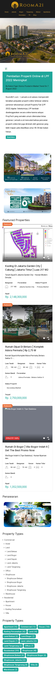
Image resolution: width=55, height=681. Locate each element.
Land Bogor (11, 555)
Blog (34, 15)
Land (8, 547)
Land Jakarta (12, 563)
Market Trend (38, 86)
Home (6, 12)
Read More (11, 137)
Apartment (10, 601)
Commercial (9, 540)
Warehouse (10, 594)
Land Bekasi (12, 551)
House (8, 605)
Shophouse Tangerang (16, 590)
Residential (8, 598)
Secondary (22, 15)
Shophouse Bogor (14, 582)
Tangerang (29, 12)
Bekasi (38, 12)
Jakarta (14, 12)
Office (8, 571)
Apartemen (46, 12)
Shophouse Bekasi (14, 578)
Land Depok (12, 559)
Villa (7, 613)
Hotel (8, 544)
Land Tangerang (13, 567)
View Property (27, 254)
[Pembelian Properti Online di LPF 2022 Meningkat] (27, 68)
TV (29, 15)
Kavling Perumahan (13, 609)
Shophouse (10, 574)
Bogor (21, 12)
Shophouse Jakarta (15, 586)
